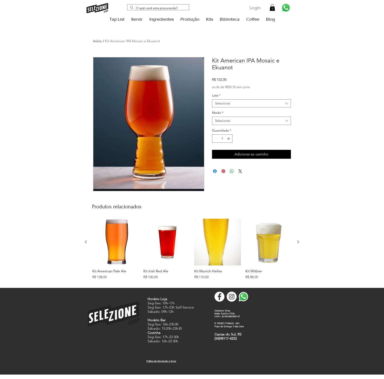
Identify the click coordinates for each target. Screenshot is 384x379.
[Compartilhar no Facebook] (215, 171)
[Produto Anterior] (85, 242)
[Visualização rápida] (115, 242)
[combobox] (251, 103)
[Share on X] (240, 171)
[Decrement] (215, 138)
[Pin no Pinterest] (223, 171)
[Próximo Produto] (298, 242)
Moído (217, 113)
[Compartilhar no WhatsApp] (231, 171)
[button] (272, 7)
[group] (192, 251)
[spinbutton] (222, 138)
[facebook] (219, 297)
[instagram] (232, 297)
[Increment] (229, 138)
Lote (216, 95)
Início (97, 41)
